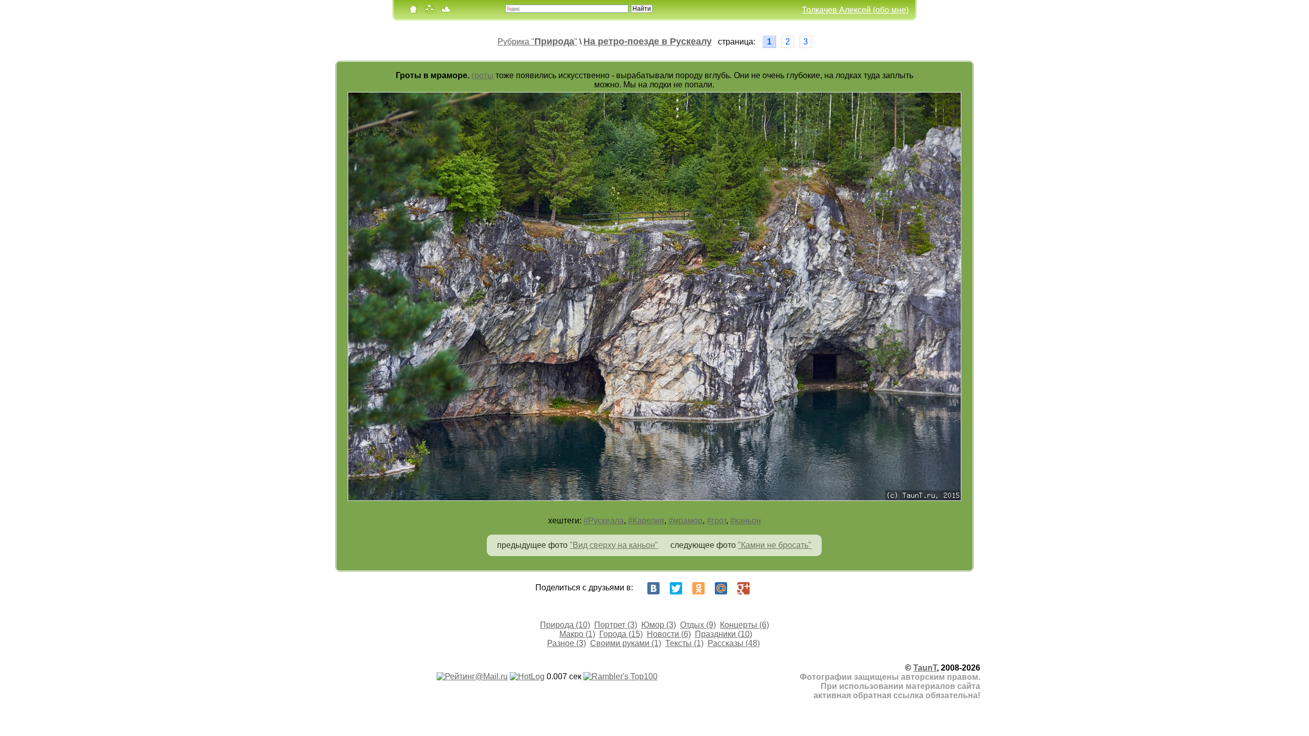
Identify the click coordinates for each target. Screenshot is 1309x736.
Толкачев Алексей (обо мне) (855, 10)
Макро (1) (577, 634)
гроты (482, 75)
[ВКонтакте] (653, 588)
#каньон (745, 520)
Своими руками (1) (625, 643)
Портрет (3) (615, 624)
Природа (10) (565, 624)
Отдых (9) (698, 624)
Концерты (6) (744, 624)
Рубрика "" (537, 41)
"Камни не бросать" (774, 545)
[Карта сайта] (429, 11)
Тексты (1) (684, 643)
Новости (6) (669, 634)
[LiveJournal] (766, 588)
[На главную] (413, 11)
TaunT (925, 667)
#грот (716, 520)
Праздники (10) (723, 634)
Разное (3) (566, 643)
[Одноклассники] (698, 588)
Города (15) (621, 634)
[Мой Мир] (721, 588)
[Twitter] (676, 588)
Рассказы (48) (734, 643)
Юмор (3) (658, 624)
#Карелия (646, 520)
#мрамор (685, 520)
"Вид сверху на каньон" (614, 545)
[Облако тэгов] (446, 11)
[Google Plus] (743, 588)
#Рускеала (603, 520)
